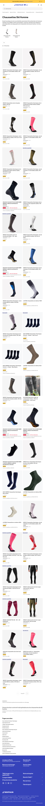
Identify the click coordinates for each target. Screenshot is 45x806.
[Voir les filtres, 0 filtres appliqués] (4, 42)
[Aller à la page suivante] (27, 693)
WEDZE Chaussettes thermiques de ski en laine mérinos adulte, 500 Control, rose (32, 555)
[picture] (12, 58)
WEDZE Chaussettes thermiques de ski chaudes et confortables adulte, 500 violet (32, 524)
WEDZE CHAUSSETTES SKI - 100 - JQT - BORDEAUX (12, 620)
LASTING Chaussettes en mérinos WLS (32, 365)
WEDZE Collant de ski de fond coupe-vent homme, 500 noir (32, 587)
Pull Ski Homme (5, 727)
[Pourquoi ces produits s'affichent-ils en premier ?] (3, 45)
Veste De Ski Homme (6, 738)
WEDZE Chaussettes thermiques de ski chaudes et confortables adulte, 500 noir (12, 71)
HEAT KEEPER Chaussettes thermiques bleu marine (12, 492)
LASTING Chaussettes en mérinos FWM (32, 300)
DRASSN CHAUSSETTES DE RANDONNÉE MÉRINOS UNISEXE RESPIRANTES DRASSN (12, 204)
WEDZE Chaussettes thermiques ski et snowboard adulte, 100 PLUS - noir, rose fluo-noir (12, 555)
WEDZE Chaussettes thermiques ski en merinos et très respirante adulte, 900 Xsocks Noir (32, 204)
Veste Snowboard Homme (7, 748)
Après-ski (4, 734)
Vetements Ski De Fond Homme (8, 746)
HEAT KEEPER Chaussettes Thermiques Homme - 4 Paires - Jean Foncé (32, 334)
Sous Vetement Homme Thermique (9, 720)
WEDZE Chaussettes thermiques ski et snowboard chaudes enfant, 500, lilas (12, 334)
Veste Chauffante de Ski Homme (9, 753)
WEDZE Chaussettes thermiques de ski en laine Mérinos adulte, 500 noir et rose (12, 136)
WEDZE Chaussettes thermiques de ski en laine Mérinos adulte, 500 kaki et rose (12, 682)
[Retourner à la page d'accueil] (21, 5)
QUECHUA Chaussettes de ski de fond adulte (12, 652)
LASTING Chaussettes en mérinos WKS (32, 492)
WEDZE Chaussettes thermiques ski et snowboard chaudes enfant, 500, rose (32, 681)
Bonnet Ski (4, 750)
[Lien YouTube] (8, 783)
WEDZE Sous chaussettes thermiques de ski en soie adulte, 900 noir (32, 462)
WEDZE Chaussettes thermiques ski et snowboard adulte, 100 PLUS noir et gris (12, 588)
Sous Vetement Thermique (8, 741)
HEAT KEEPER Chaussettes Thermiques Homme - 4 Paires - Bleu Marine (12, 366)
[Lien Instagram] (11, 783)
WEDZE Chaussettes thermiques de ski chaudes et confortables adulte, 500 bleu (32, 269)
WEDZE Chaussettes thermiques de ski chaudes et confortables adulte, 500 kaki (32, 170)
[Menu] (3, 5)
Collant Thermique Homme (8, 724)
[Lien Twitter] (6, 783)
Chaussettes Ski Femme (7, 36)
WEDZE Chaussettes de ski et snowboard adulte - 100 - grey (10, 235)
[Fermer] (42, 1)
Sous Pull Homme (6, 743)
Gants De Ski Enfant (6, 731)
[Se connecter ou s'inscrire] (38, 5)
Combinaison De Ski (6, 751)
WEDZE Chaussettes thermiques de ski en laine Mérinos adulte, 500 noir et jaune (32, 71)
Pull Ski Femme (5, 736)
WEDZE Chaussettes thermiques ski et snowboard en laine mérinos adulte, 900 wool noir (32, 104)
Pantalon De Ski (5, 726)
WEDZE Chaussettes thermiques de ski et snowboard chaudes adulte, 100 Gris (12, 398)
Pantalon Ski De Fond (6, 744)
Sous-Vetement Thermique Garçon (9, 729)
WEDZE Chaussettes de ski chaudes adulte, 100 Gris (11, 103)
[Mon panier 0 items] (41, 5)
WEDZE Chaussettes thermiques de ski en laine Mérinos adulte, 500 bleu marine (12, 302)
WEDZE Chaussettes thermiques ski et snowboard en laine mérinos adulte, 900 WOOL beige (12, 170)
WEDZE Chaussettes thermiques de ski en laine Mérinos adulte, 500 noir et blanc (32, 236)
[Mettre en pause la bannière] (40, 1)
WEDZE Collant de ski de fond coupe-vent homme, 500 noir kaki (32, 620)
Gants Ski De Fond (6, 722)
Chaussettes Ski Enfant (16, 36)
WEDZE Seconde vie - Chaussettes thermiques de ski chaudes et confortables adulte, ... (31, 653)
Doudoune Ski (5, 739)
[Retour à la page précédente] (18, 693)
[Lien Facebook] (3, 783)
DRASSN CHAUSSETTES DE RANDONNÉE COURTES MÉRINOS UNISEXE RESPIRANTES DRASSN (12, 463)
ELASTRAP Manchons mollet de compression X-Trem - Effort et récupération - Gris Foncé (30, 399)
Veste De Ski (5, 732)
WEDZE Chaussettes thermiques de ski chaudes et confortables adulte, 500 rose (32, 137)
